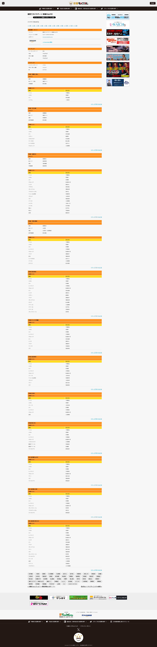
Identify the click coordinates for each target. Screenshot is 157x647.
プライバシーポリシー (86, 626)
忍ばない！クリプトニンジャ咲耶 (91, 586)
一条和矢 (37, 574)
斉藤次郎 (44, 576)
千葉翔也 (71, 576)
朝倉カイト (49, 581)
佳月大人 (65, 574)
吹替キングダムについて (72, 626)
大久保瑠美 (50, 574)
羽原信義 (44, 584)
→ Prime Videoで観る (47, 42)
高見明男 (31, 584)
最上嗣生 (72, 579)
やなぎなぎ (51, 584)
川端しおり (86, 574)
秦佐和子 (91, 576)
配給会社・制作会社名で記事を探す (87, 8)
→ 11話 (70, 26)
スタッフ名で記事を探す (110, 8)
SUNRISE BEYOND (72, 584)
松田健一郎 (38, 579)
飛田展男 (78, 576)
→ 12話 (75, 26)
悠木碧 (84, 579)
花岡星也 (98, 576)
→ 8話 (57, 26)
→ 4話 (41, 26)
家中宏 (78, 579)
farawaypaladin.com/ (48, 37)
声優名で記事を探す (47, 8)
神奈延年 (93, 574)
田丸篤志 (64, 576)
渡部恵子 (97, 579)
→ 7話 (53, 26)
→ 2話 (33, 26)
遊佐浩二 (90, 579)
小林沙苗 (37, 576)
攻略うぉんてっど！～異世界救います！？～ (42, 586)
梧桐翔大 (92, 581)
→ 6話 (49, 26)
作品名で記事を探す (65, 8)
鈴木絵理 (57, 576)
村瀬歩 (65, 579)
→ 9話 (61, 26)
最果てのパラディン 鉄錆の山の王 (36, 581)
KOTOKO (77, 581)
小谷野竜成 (85, 581)
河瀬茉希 (79, 574)
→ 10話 (66, 26)
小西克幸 (31, 576)
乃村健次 (85, 576)
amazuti (63, 581)
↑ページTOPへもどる (96, 104)
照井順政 (37, 584)
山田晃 (58, 584)
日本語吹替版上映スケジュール (121, 621)
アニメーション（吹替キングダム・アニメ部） (44, 17)
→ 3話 (37, 26)
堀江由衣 (31, 579)
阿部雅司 (56, 581)
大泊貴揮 (58, 574)
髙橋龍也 (99, 581)
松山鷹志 (52, 579)
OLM (64, 584)
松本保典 (45, 579)
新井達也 (70, 581)
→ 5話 (45, 26)
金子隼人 (72, 574)
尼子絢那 (31, 574)
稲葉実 (43, 574)
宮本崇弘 (59, 579)
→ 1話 (29, 26)
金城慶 (99, 574)
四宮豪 (50, 576)
